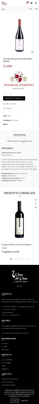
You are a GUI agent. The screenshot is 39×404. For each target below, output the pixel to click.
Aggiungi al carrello (14, 98)
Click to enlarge (32, 52)
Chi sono (4, 343)
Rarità (4, 366)
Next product (35, 9)
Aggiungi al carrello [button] (11, 252)
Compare (9, 108)
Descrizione (19, 134)
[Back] (3, 9)
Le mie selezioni (7, 360)
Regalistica (5, 369)
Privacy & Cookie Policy (9, 379)
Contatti (4, 347)
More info (24, 400)
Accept (15, 400)
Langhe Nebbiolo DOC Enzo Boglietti (16, 245)
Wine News (5, 350)
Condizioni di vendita (8, 385)
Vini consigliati (6, 363)
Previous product (30, 9)
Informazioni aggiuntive (19, 141)
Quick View (35, 207)
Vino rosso (15, 120)
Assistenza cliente (8, 382)
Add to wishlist (11, 104)
